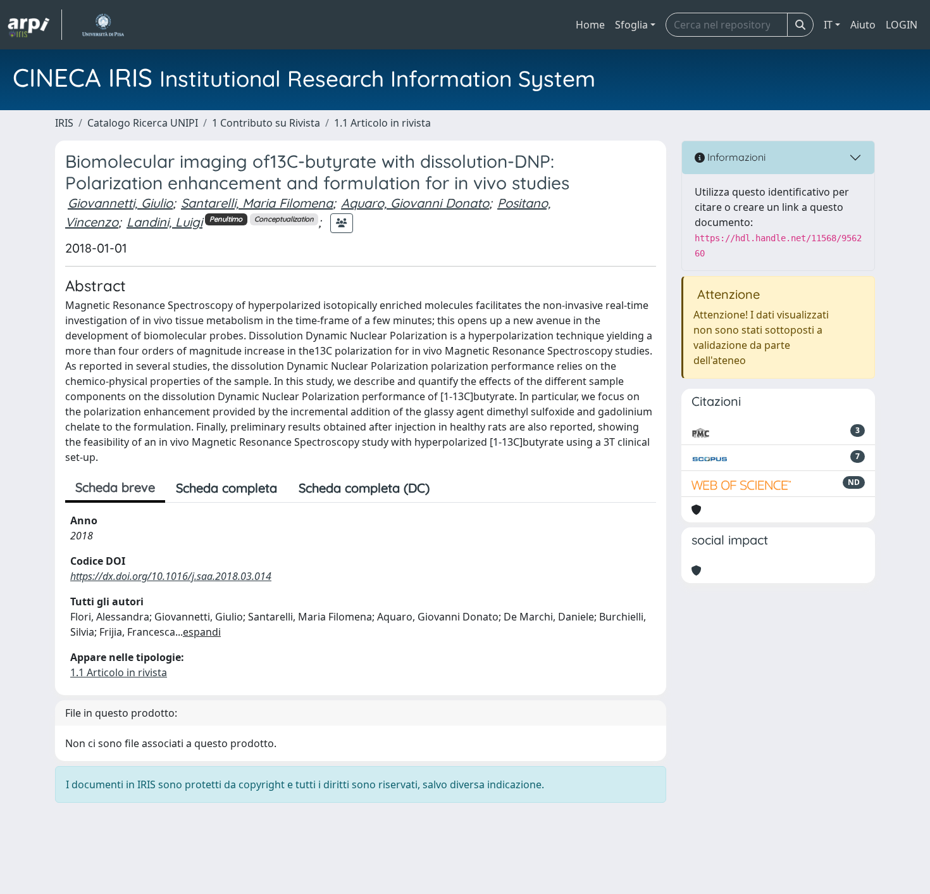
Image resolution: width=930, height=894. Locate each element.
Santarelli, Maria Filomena (257, 203)
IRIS (64, 123)
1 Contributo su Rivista (266, 123)
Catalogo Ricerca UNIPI (142, 123)
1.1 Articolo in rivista (382, 123)
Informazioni (735, 157)
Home (590, 25)
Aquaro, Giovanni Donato (415, 203)
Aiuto (863, 25)
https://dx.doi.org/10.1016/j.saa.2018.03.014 (170, 576)
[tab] (451, 488)
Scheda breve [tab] (115, 487)
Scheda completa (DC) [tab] (364, 488)
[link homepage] (35, 24)
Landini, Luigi (164, 222)
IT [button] (828, 25)
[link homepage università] (102, 24)
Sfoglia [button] (631, 25)
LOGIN (901, 25)
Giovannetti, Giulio (120, 203)
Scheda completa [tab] (226, 488)
